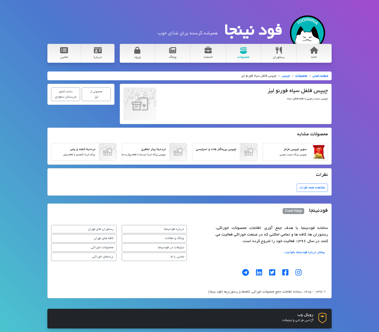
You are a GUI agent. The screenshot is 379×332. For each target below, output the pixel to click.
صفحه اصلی (320, 76)
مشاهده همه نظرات (312, 187)
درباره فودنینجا (174, 229)
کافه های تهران (104, 238)
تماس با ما (177, 257)
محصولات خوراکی (102, 247)
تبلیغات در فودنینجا (171, 247)
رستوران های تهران (101, 229)
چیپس (286, 76)
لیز (96, 94)
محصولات (301, 76)
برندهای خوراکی (103, 257)
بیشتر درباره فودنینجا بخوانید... (304, 252)
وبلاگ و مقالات (174, 238)
